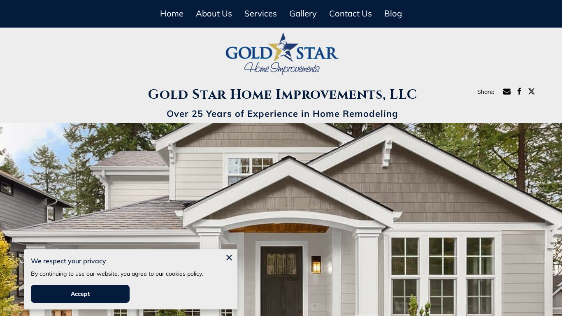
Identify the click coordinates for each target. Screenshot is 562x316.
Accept (80, 293)
